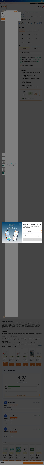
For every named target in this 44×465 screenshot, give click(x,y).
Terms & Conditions (29, 236)
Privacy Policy (36, 236)
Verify (32, 239)
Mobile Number (27, 230)
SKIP (20, 224)
